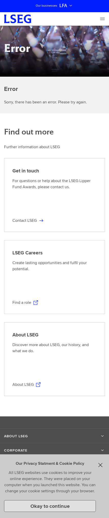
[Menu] (102, 18)
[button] (54, 436)
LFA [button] (63, 5)
